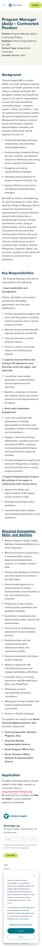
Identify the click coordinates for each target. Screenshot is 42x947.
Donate (35, 5)
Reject (21, 937)
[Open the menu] (3, 5)
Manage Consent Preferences (21, 925)
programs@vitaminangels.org (17, 791)
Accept (21, 931)
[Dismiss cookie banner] (34, 875)
